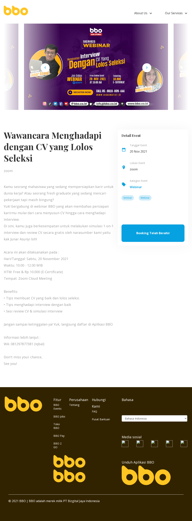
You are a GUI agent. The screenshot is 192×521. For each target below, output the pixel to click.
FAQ (94, 411)
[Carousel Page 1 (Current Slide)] (91, 104)
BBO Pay (58, 436)
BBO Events (57, 406)
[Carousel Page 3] (98, 104)
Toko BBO (56, 426)
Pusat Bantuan (101, 419)
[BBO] (16, 10)
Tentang (74, 405)
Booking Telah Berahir (153, 233)
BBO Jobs (59, 416)
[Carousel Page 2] (94, 104)
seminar (127, 197)
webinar (136, 187)
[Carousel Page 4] (101, 104)
